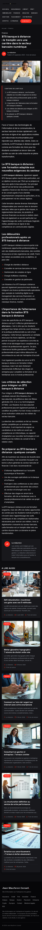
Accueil (5, 9)
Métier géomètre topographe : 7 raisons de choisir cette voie (17, 651)
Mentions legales (29, 903)
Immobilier (6, 13)
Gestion (5, 17)
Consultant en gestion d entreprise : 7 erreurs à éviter (16, 753)
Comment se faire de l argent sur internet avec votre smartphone (18, 703)
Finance (16, 13)
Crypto (5, 21)
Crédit (25, 9)
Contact (26, 21)
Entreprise (27, 17)
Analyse (25, 13)
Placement (16, 17)
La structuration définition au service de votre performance (17, 803)
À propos (14, 21)
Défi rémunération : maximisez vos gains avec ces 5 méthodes (17, 601)
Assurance (16, 9)
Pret (32, 9)
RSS (3, 906)
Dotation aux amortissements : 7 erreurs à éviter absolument (17, 852)
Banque (34, 13)
